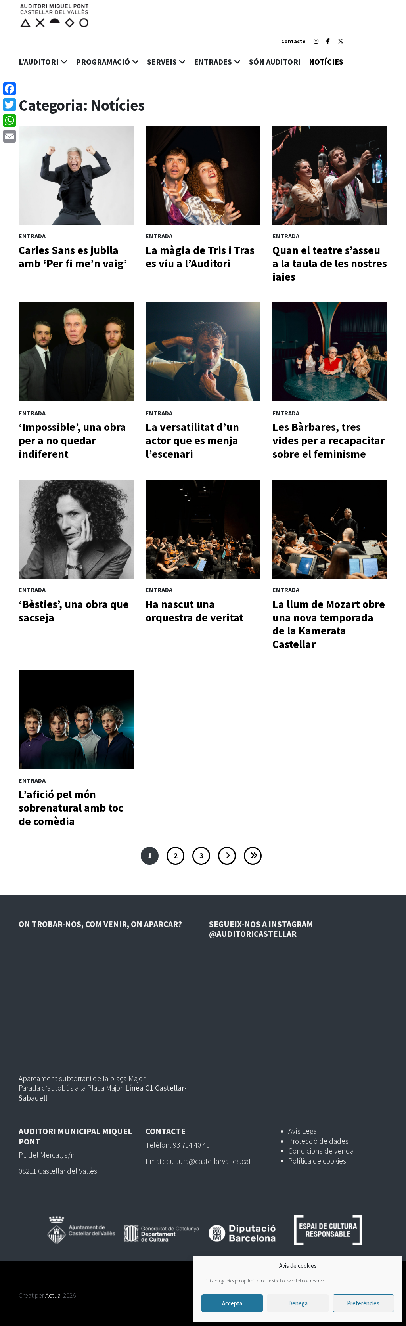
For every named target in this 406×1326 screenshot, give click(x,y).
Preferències (363, 1303)
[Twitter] (9, 105)
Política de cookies (317, 1161)
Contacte (293, 41)
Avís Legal (303, 1131)
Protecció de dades (318, 1141)
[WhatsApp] (9, 120)
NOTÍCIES (326, 62)
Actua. (53, 1295)
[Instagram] (316, 41)
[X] (340, 41)
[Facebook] (328, 41)
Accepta (232, 1303)
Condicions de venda (321, 1151)
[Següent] (227, 856)
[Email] (9, 136)
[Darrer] (253, 856)
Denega (298, 1303)
